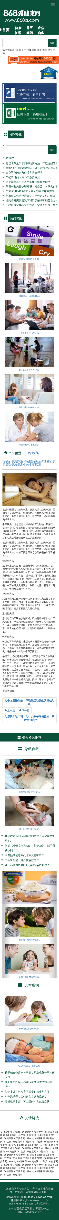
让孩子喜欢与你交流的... (29, 976)
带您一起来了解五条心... (29, 444)
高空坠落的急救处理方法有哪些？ (25, 172)
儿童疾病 (32, 985)
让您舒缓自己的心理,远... (29, 332)
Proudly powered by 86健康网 (32, 1198)
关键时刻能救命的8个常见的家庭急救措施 (30, 191)
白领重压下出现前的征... (29, 295)
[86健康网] (25, 15)
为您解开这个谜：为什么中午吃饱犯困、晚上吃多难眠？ (29, 718)
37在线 (16, 1131)
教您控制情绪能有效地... (29, 407)
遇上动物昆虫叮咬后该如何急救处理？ (28, 182)
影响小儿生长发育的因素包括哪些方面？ (28, 1091)
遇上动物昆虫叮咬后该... (29, 828)
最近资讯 (16, 134)
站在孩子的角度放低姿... (29, 939)
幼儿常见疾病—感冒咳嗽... (29, 1065)
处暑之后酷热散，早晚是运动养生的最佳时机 (29, 702)
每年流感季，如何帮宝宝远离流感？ (26, 1096)
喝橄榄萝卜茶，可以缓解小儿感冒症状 (27, 1101)
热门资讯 (16, 218)
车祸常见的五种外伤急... (29, 791)
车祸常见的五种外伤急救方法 (23, 177)
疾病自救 (41, 30)
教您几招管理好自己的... (29, 258)
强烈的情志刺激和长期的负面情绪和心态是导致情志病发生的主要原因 (29, 463)
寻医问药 (29, 30)
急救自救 (32, 748)
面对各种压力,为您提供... (29, 370)
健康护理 (18, 30)
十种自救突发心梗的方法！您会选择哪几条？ (32, 205)
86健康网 (40, 1171)
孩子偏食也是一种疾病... (29, 1028)
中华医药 (32, 452)
